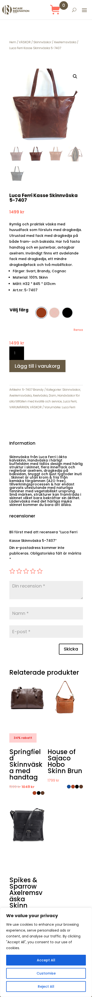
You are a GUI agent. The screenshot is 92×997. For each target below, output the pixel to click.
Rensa (78, 330)
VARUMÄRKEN (19, 407)
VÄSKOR (25, 42)
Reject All (46, 986)
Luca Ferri (70, 401)
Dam (52, 395)
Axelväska (40, 395)
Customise (46, 973)
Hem (12, 42)
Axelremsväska (65, 42)
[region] (46, 952)
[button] (75, 76)
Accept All (46, 960)
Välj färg (19, 310)
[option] (41, 312)
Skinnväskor (42, 42)
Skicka (71, 649)
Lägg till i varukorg (37, 366)
